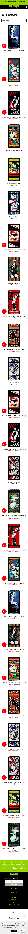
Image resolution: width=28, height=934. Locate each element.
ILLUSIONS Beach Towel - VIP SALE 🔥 (14, 716)
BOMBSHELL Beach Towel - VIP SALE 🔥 (14, 815)
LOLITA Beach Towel (14, 216)
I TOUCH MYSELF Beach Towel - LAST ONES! (14, 117)
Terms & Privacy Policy (14, 904)
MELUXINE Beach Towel (14, 283)
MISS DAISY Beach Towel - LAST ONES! (14, 51)
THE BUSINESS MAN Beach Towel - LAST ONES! (14, 849)
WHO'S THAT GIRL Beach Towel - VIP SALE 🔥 (14, 416)
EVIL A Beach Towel (14, 382)
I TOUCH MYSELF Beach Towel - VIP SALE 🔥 (14, 449)
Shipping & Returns (14, 902)
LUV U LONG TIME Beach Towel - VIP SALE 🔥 (14, 683)
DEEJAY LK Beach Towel (14, 482)
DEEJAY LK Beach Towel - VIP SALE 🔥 (14, 782)
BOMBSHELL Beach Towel (14, 183)
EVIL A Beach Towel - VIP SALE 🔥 (14, 749)
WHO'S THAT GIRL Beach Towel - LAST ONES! (14, 250)
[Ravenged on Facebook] (14, 889)
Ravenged (8, 917)
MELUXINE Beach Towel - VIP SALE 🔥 (14, 649)
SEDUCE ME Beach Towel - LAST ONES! (14, 84)
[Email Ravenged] (12, 889)
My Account (14, 894)
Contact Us (14, 892)
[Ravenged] (14, 7)
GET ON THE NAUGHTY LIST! (14, 878)
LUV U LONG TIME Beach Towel (14, 150)
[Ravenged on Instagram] (16, 889)
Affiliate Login (14, 899)
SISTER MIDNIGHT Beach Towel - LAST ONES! (14, 316)
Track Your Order (14, 897)
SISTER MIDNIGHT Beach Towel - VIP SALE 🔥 (14, 550)
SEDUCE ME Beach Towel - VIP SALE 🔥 (14, 583)
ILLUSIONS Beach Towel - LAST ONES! (14, 349)
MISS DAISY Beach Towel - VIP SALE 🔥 (14, 616)
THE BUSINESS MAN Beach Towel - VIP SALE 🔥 (14, 516)
